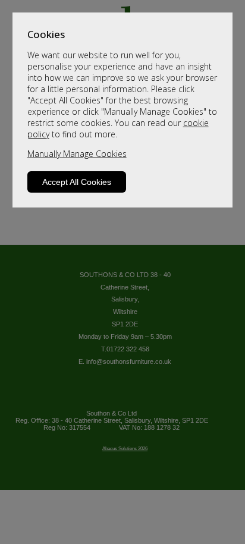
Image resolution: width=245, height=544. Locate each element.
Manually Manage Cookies (77, 153)
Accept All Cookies (76, 182)
